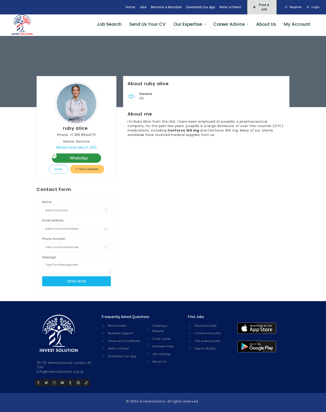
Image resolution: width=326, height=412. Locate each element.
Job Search (109, 24)
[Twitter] (46, 382)
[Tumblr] (70, 382)
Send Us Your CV (147, 24)
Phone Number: (54, 239)
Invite (58, 169)
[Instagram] (54, 382)
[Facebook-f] (38, 382)
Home (130, 7)
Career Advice (229, 24)
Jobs (143, 7)
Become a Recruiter (166, 7)
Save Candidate (88, 169)
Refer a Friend (230, 7)
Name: (47, 202)
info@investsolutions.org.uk (60, 371)
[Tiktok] (86, 382)
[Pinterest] (78, 382)
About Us (266, 24)
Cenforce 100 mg (183, 130)
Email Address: (53, 220)
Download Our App (200, 7)
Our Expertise (187, 24)
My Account (297, 24)
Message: (49, 257)
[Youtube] (62, 382)
